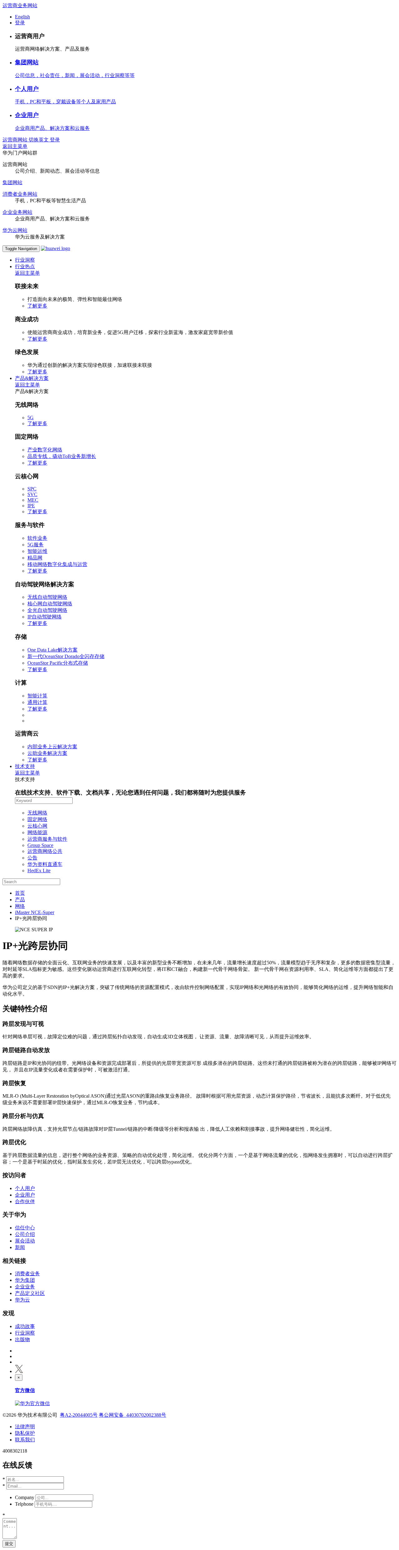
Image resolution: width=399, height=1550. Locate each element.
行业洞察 (25, 260)
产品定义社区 (30, 1293)
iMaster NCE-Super (34, 912)
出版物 (22, 1339)
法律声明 (25, 1426)
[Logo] (55, 248)
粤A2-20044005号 (79, 1415)
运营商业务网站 (19, 5)
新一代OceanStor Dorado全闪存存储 (65, 656)
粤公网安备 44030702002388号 (132, 1415)
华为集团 (25, 1280)
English (22, 16)
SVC (32, 494)
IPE (31, 505)
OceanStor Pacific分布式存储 (57, 663)
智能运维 (37, 551)
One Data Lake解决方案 (52, 649)
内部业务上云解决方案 (52, 746)
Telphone (24, 1504)
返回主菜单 (14, 146)
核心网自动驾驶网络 (49, 603)
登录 (20, 22)
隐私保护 (25, 1433)
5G (30, 417)
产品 (20, 899)
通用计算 (37, 702)
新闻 (20, 1247)
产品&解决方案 (32, 378)
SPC (31, 488)
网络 (20, 906)
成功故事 (25, 1326)
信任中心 (25, 1227)
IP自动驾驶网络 (44, 616)
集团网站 (27, 62)
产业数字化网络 (44, 449)
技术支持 (25, 766)
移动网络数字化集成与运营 (57, 564)
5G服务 (35, 544)
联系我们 (25, 1439)
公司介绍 (25, 1234)
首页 (20, 893)
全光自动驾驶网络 (47, 610)
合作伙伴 (25, 1201)
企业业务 (25, 1286)
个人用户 (27, 89)
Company (24, 1497)
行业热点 (25, 266)
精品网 (34, 557)
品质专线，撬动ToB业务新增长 (61, 456)
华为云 (22, 1299)
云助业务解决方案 (47, 753)
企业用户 (27, 115)
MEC (32, 500)
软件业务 (37, 538)
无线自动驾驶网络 (47, 597)
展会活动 (25, 1240)
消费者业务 (27, 1273)
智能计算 (37, 695)
